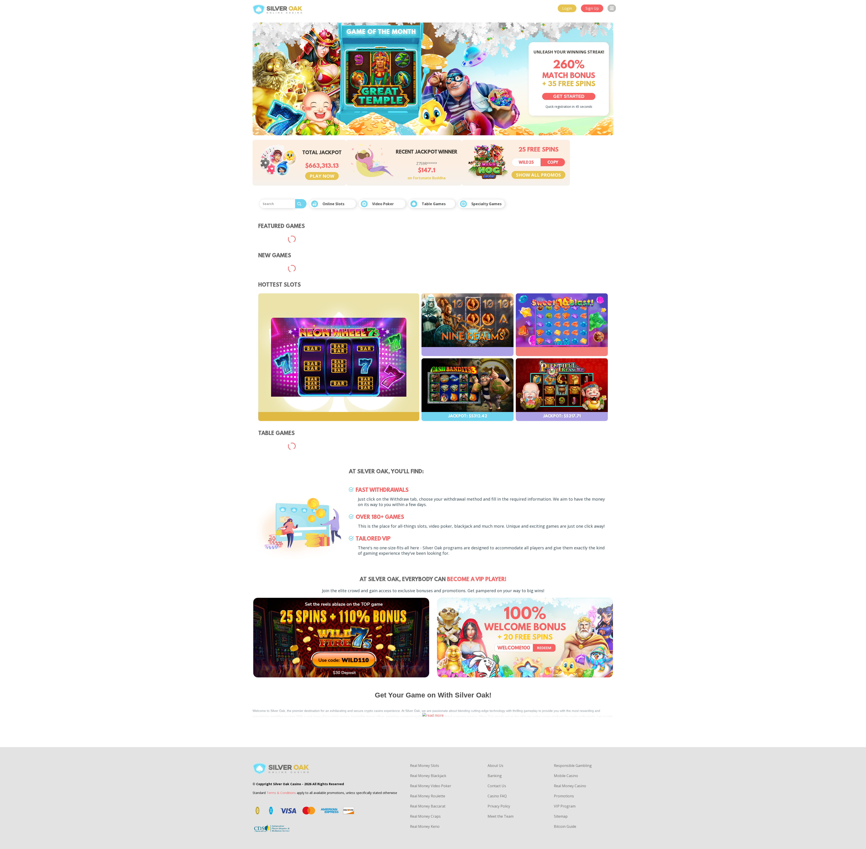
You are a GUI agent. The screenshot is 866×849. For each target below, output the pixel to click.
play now (322, 176)
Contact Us (497, 785)
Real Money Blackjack (428, 775)
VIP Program (565, 806)
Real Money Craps (425, 816)
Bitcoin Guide (565, 826)
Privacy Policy (499, 806)
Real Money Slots (424, 765)
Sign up (592, 8)
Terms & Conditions (281, 793)
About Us (495, 765)
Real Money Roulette (427, 796)
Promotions (564, 796)
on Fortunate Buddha (427, 177)
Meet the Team (501, 816)
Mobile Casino (566, 775)
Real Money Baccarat (427, 806)
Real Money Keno (425, 826)
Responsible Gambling (573, 765)
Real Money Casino (570, 785)
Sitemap (561, 816)
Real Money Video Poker (430, 785)
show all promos (538, 175)
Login (567, 8)
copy (552, 163)
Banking (495, 775)
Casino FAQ (497, 796)
